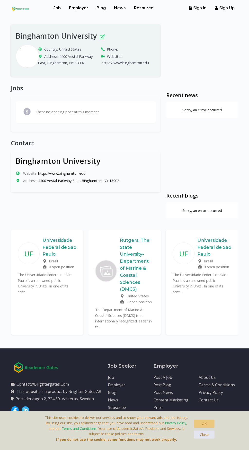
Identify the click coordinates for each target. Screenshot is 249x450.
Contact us (209, 400)
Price (157, 407)
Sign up (227, 8)
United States (70, 49)
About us (207, 377)
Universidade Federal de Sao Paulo (59, 247)
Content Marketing (170, 400)
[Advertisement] (202, 54)
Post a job (162, 377)
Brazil (53, 261)
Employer (78, 8)
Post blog (162, 385)
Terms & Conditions (217, 385)
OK (204, 423)
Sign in (199, 8)
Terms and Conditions (79, 428)
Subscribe (117, 407)
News (120, 8)
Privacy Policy (211, 392)
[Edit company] (102, 36)
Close (204, 434)
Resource (143, 8)
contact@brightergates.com (43, 384)
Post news (163, 392)
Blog (101, 8)
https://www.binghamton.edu (125, 62)
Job (57, 8)
